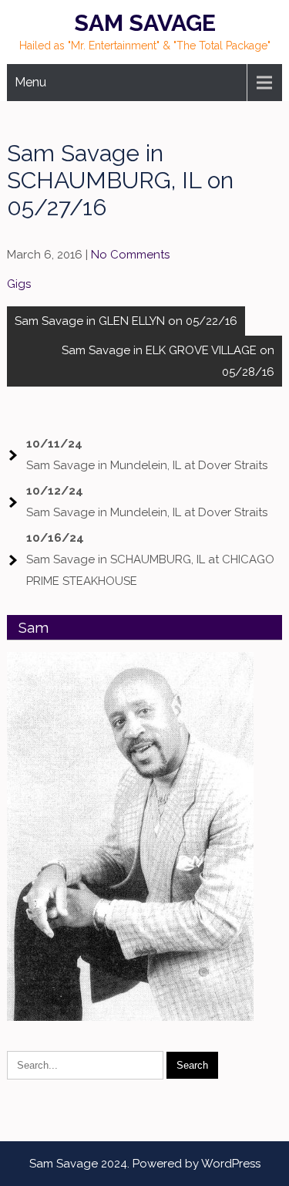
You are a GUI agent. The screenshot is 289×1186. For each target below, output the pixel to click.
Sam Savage (145, 22)
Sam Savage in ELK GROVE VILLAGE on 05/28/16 (168, 361)
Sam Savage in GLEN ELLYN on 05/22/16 (126, 321)
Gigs (19, 284)
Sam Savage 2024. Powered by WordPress (144, 1164)
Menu (30, 82)
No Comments (130, 255)
